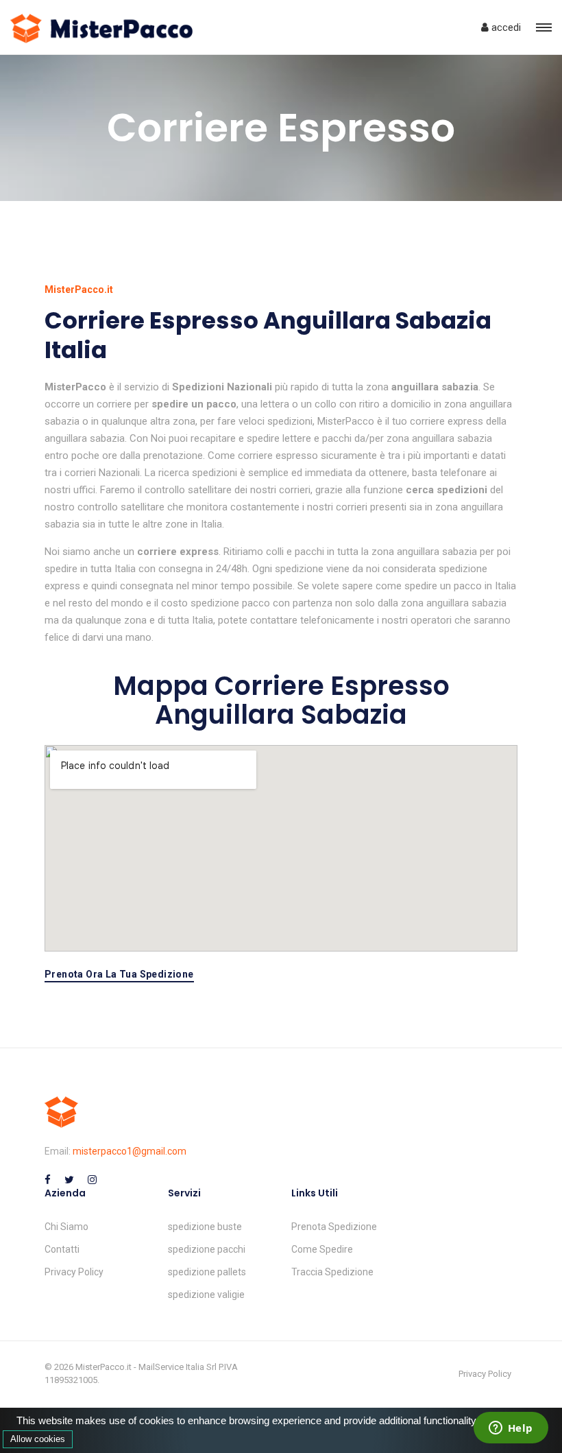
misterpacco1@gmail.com (129, 1151)
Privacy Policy (74, 1271)
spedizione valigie (206, 1294)
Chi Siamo (66, 1226)
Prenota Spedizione (334, 1226)
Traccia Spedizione (332, 1271)
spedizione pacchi (206, 1249)
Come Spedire (322, 1249)
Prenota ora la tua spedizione (119, 974)
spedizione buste (205, 1226)
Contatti (62, 1249)
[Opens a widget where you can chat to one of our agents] (510, 1429)
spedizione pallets (207, 1271)
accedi (505, 27)
